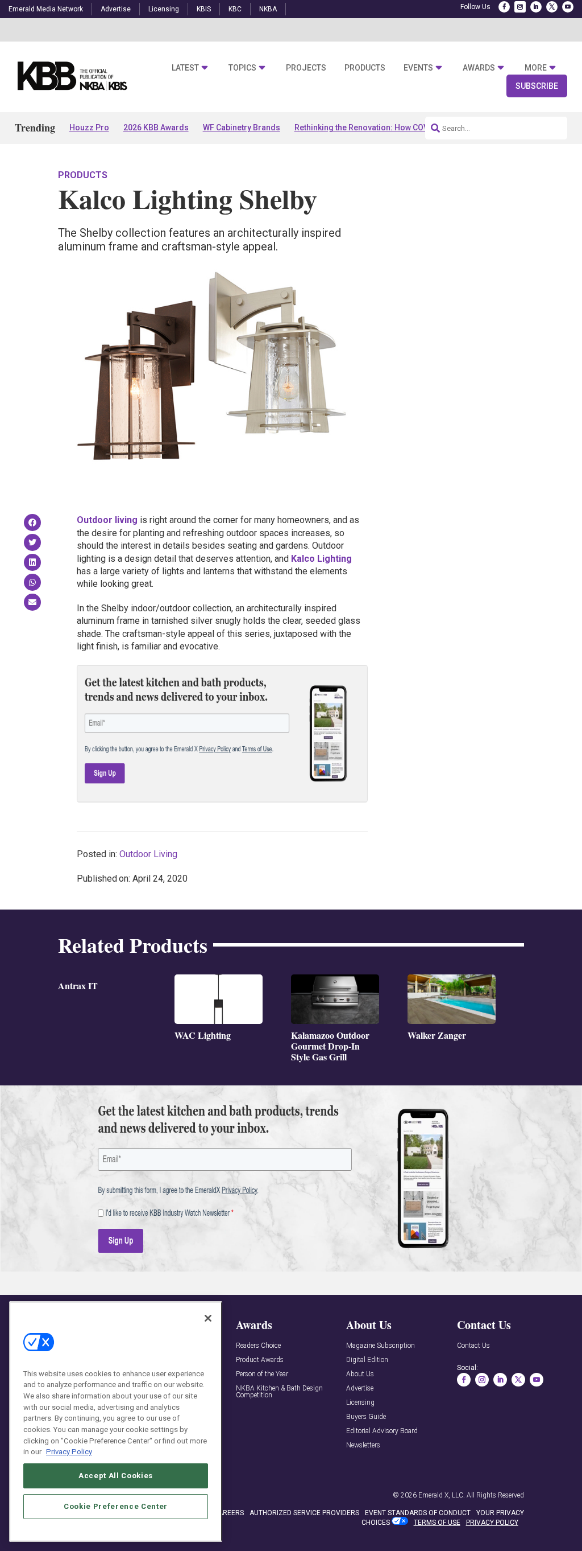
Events (418, 68)
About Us (360, 1374)
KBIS (204, 9)
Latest (185, 68)
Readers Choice (258, 1346)
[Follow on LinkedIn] (536, 7)
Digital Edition (367, 1360)
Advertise (116, 9)
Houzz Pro (89, 127)
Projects (306, 68)
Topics (242, 68)
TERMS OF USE (437, 1523)
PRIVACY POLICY (492, 1523)
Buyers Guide (366, 1417)
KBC (235, 9)
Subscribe (537, 85)
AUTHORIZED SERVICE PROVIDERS (304, 1513)
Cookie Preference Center (116, 1506)
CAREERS (229, 1513)
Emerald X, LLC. (441, 1495)
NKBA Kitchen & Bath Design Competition (279, 1392)
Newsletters (363, 1445)
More (536, 68)
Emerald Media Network (46, 9)
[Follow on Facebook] (504, 7)
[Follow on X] (552, 7)
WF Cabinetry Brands (241, 127)
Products (364, 68)
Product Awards (260, 1360)
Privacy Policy (69, 1451)
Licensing (163, 9)
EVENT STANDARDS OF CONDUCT (418, 1513)
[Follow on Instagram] (520, 7)
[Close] (208, 1318)
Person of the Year (262, 1374)
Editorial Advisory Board (382, 1431)
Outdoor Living (148, 854)
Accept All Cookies (115, 1475)
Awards (479, 68)
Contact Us (473, 1346)
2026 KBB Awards (156, 127)
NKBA (268, 9)
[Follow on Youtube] (567, 7)
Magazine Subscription (380, 1346)
